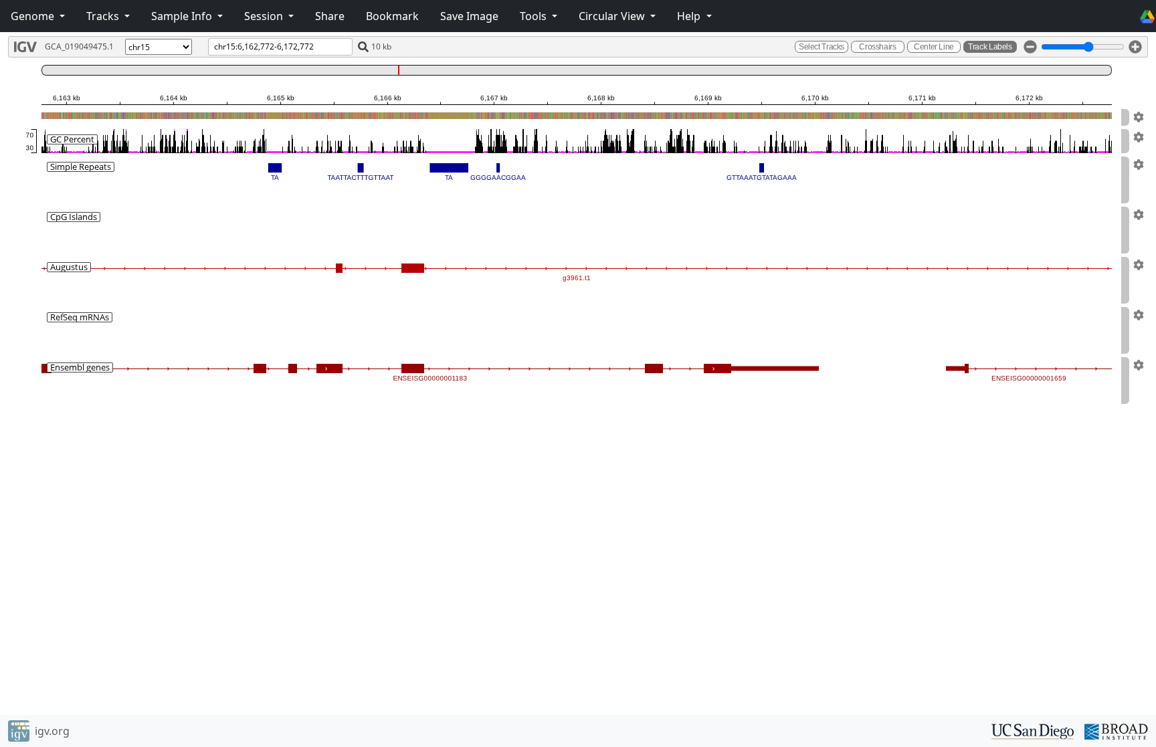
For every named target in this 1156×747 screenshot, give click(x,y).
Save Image (469, 16)
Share (330, 16)
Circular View (613, 16)
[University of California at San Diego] (1032, 730)
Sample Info (183, 16)
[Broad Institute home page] (1116, 730)
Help (690, 16)
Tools (534, 16)
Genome (34, 16)
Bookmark (392, 16)
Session (265, 16)
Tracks (104, 16)
